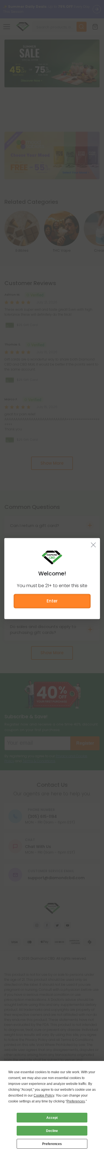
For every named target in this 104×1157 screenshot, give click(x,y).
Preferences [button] (76, 1101)
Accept (52, 1118)
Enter (52, 601)
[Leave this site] (93, 544)
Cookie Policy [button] (44, 1095)
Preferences (52, 1144)
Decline (52, 1131)
